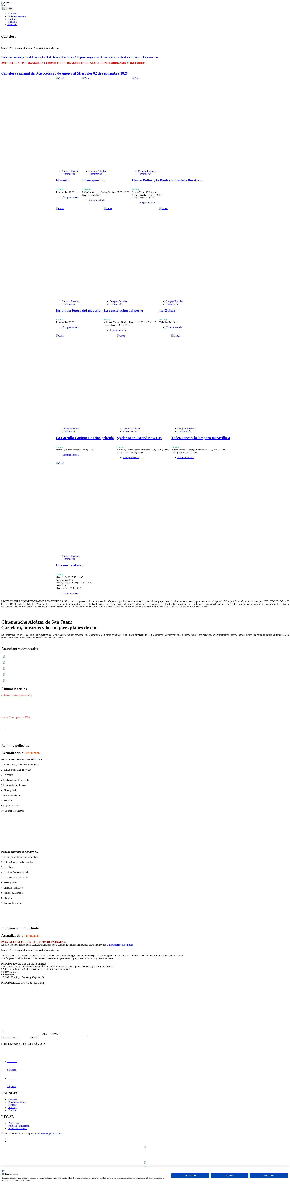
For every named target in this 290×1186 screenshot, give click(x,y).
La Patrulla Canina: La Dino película (85, 438)
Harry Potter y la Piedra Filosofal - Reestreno (167, 180)
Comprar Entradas (70, 171)
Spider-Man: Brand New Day (139, 438)
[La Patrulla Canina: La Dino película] (60, 335)
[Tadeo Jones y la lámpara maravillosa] (175, 335)
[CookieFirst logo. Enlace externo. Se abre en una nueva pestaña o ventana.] (3, 1171)
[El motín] (60, 78)
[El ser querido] (86, 78)
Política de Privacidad (18, 1125)
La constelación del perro (123, 310)
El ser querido (93, 180)
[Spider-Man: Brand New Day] (121, 335)
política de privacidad (43, 1030)
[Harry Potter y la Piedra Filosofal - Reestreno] (136, 78)
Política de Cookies (17, 1128)
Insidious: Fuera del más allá (78, 310)
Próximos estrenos (16, 16)
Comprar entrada (70, 197)
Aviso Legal (14, 1123)
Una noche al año (69, 565)
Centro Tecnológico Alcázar (47, 1133)
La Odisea (167, 310)
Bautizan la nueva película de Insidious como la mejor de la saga (41, 723)
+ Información (69, 174)
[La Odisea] (163, 208)
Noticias (11, 19)
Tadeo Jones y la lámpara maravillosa (200, 438)
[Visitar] (4, 658)
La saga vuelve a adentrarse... (26, 739)
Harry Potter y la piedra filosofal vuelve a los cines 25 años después (42, 701)
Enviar (34, 1037)
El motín (62, 180)
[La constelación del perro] (108, 208)
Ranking (12, 22)
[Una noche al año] (60, 463)
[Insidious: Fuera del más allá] (60, 208)
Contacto (12, 24)
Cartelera (12, 13)
